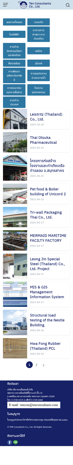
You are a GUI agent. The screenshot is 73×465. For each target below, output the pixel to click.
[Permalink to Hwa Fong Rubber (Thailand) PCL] (15, 348)
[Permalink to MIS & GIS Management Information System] (15, 294)
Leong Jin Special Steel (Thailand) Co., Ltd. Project (47, 263)
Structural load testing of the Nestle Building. (47, 319)
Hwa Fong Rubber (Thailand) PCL (45, 346)
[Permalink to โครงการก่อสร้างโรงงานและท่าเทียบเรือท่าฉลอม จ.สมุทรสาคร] (15, 167)
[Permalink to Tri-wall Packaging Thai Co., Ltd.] (15, 217)
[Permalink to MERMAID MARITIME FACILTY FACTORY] (15, 240)
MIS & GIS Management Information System (47, 291)
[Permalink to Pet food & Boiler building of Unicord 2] (15, 194)
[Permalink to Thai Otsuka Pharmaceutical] (15, 142)
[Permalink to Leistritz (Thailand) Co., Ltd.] (15, 119)
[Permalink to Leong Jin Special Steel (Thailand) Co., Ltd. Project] (15, 266)
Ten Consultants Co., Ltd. (40, 4)
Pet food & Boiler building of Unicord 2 (48, 191)
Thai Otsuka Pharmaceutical (43, 140)
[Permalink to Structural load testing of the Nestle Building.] (15, 322)
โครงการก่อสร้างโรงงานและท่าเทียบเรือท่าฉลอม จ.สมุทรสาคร (47, 165)
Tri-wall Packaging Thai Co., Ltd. (46, 214)
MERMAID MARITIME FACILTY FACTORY (48, 238)
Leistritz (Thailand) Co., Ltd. (46, 116)
